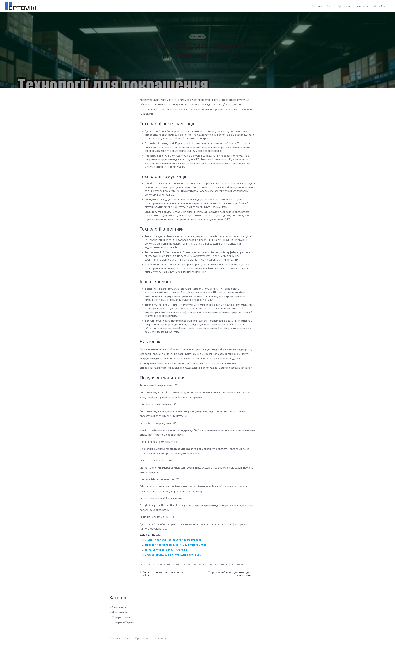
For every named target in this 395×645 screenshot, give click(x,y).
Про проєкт (344, 6)
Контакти (362, 6)
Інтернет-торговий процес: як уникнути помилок (175, 544)
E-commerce (197, 36)
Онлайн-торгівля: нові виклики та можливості (173, 540)
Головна (317, 6)
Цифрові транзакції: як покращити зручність (173, 554)
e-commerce (147, 564)
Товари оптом (121, 617)
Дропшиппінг (120, 612)
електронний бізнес (168, 564)
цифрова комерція (241, 564)
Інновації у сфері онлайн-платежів (166, 549)
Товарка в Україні (123, 622)
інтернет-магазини (193, 564)
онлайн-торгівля (217, 564)
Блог (330, 6)
